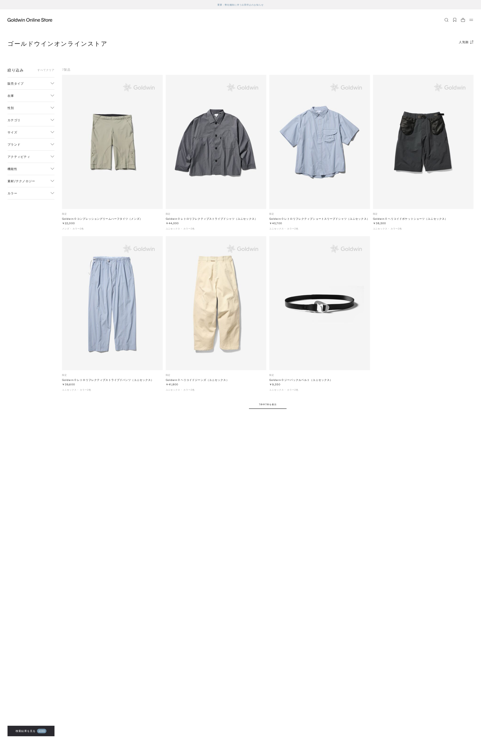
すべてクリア (45, 70)
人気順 (464, 42)
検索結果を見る (30, 731)
